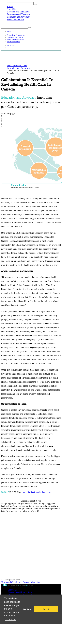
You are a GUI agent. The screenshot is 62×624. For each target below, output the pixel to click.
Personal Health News (17, 65)
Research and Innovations (18, 11)
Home (10, 6)
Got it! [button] (46, 609)
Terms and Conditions (11, 582)
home (9, 31)
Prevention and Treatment (18, 14)
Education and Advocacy (18, 17)
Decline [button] (27, 609)
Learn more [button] (10, 619)
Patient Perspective (15, 19)
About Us (11, 9)
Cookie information (32, 582)
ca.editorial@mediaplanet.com (37, 492)
